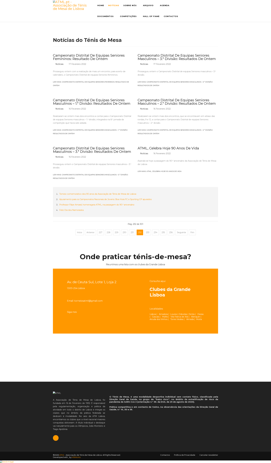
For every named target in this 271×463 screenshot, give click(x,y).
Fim (192, 232)
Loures (173, 314)
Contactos (171, 16)
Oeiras (200, 314)
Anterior (90, 232)
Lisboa (153, 314)
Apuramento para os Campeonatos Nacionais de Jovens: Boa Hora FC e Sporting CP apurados (105, 199)
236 (171, 232)
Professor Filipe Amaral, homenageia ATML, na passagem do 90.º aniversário (96, 204)
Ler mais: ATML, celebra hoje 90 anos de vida (160, 171)
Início (79, 232)
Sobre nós (130, 5)
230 (124, 232)
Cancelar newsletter (208, 455)
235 (163, 232)
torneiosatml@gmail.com (88, 300)
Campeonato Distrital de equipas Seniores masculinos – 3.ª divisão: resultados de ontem (177, 57)
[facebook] (81, 312)
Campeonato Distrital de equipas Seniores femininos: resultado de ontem (89, 57)
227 (100, 232)
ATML (61, 455)
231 (132, 232)
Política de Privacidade (184, 455)
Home (100, 5)
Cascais (155, 316)
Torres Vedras (176, 319)
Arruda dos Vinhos (158, 319)
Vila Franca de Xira (179, 316)
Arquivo (148, 5)
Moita (199, 319)
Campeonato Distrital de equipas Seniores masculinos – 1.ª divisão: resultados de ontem (91, 102)
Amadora (163, 314)
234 (155, 232)
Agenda (164, 5)
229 (116, 232)
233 (147, 232)
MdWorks (76, 457)
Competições (128, 16)
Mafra (165, 316)
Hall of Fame (151, 16)
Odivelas (183, 314)
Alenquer (195, 316)
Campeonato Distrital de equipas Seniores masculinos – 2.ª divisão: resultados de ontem (177, 102)
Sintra (191, 314)
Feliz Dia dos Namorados (71, 210)
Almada (190, 319)
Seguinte (181, 232)
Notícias (113, 5)
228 (108, 232)
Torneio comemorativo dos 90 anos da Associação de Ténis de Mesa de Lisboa (97, 194)
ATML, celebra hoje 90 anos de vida (168, 148)
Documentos (105, 16)
